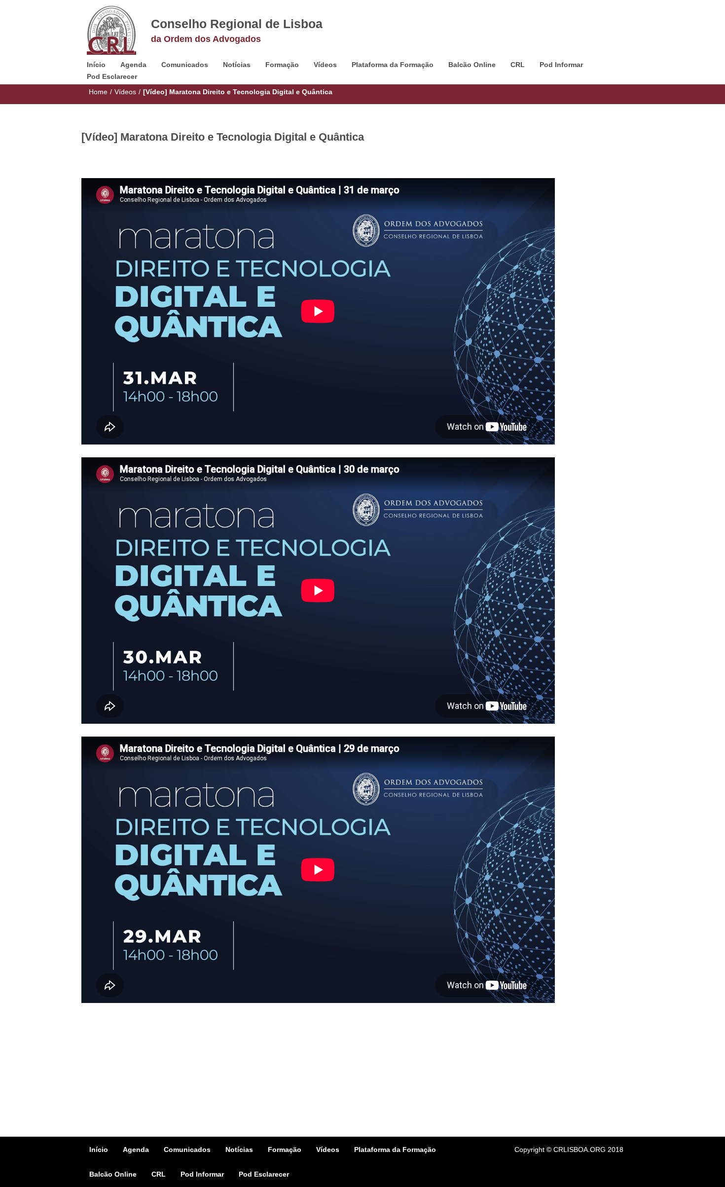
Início (96, 65)
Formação (282, 65)
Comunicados (184, 65)
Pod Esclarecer (112, 76)
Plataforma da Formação (393, 65)
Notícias (237, 65)
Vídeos (325, 65)
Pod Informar (561, 65)
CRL (517, 65)
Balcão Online (472, 65)
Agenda (133, 65)
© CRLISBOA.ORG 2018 (584, 1149)
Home (98, 92)
